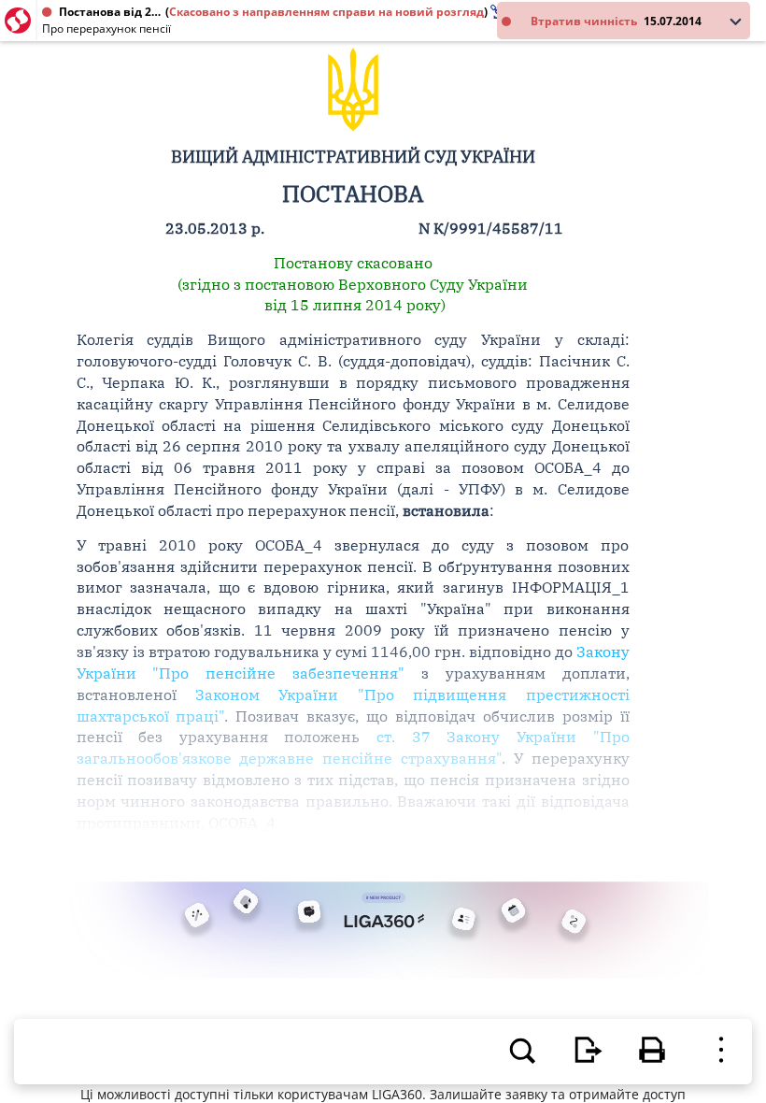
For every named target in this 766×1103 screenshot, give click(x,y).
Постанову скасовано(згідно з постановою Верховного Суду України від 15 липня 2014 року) (352, 284)
